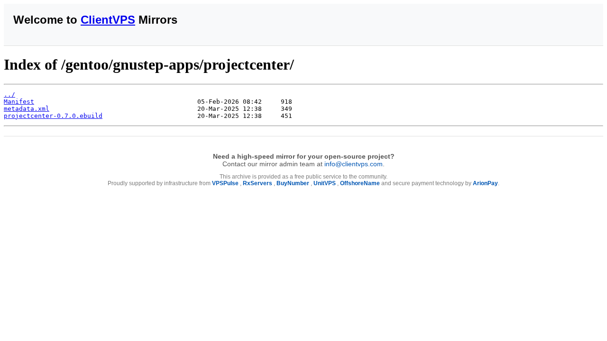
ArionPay (485, 183)
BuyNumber (292, 183)
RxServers (257, 183)
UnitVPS (324, 183)
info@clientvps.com (353, 164)
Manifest (19, 101)
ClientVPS (108, 19)
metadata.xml (26, 108)
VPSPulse (225, 183)
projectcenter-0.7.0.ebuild (53, 115)
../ (9, 94)
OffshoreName (360, 183)
